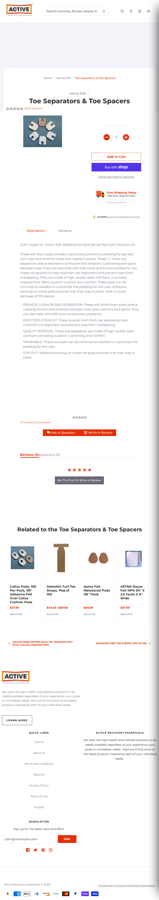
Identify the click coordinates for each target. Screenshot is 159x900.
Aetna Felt (63, 78)
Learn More (17, 720)
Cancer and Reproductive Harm (118, 216)
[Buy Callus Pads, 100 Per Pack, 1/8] (24, 558)
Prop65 (39, 807)
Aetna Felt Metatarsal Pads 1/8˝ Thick (97, 590)
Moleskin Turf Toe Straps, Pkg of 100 (61, 590)
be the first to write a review (79, 480)
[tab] (36, 231)
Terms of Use (39, 796)
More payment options (116, 177)
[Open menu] (148, 11)
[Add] (126, 137)
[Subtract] (107, 137)
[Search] (103, 11)
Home (48, 78)
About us (39, 753)
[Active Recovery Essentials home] (19, 11)
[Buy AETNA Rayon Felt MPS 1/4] (134, 558)
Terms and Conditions (39, 763)
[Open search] (122, 11)
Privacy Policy (39, 785)
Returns (39, 774)
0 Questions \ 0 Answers (36, 422)
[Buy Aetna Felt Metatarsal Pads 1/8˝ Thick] (98, 558)
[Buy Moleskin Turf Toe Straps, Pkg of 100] (61, 558)
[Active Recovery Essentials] (16, 678)
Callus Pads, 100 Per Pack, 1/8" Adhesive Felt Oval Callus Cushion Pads (23, 594)
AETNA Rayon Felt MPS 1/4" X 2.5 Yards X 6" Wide (132, 592)
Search (39, 742)
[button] (61, 432)
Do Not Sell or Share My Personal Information (126, 885)
